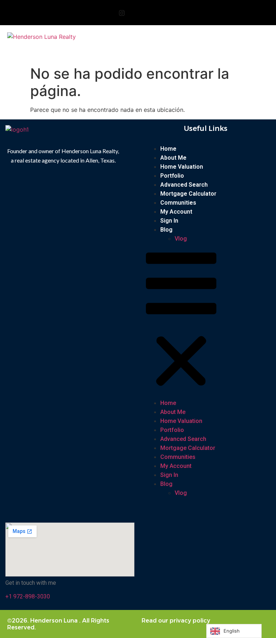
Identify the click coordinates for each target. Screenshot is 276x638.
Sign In (169, 220)
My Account (176, 211)
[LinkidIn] (170, 12)
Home (168, 148)
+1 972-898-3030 (27, 596)
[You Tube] (138, 12)
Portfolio (172, 175)
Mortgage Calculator (188, 193)
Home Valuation (181, 166)
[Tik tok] (154, 12)
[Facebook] (105, 12)
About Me (173, 157)
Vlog (181, 238)
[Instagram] (121, 12)
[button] (205, 40)
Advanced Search (184, 184)
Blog (166, 229)
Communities (178, 202)
